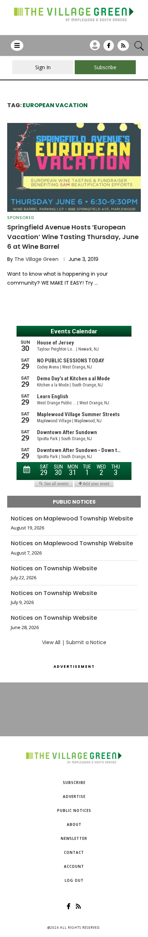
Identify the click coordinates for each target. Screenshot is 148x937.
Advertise (74, 796)
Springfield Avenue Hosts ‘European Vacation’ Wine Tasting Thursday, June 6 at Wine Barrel (73, 237)
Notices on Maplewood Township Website (72, 519)
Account (74, 866)
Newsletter (74, 838)
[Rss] (123, 48)
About (74, 824)
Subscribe (74, 782)
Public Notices (74, 810)
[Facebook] (108, 48)
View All (51, 642)
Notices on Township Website (54, 568)
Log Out (74, 880)
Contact (74, 852)
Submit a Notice (86, 642)
